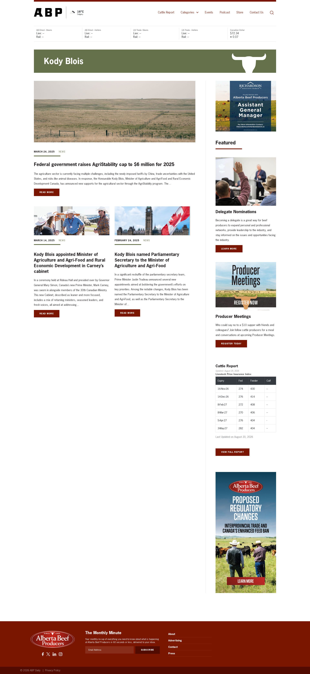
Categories (187, 12)
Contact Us (257, 12)
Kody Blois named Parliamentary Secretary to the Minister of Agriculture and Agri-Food (147, 260)
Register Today (231, 343)
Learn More (229, 248)
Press (171, 653)
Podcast (225, 12)
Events (209, 12)
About (171, 634)
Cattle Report (166, 12)
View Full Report (232, 452)
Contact (173, 647)
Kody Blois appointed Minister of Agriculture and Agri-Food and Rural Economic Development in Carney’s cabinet (69, 263)
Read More (47, 192)
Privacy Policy (52, 670)
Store (239, 12)
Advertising (175, 640)
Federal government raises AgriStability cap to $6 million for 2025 (104, 164)
